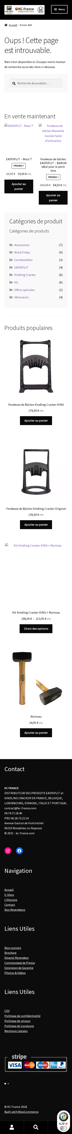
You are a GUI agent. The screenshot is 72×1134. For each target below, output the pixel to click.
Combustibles (23, 260)
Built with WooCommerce (21, 1112)
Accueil (13, 25)
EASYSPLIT (21, 267)
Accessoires (21, 245)
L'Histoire (10, 900)
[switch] (63, 1128)
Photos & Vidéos (15, 973)
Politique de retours (17, 1021)
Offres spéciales (24, 290)
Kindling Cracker (25, 275)
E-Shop (9, 895)
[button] (5, 1083)
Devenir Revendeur (16, 958)
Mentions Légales (16, 1031)
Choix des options (36, 628)
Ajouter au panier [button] (19, 186)
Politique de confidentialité (22, 1016)
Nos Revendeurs (14, 910)
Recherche (36, 1127)
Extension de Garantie (18, 968)
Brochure (10, 953)
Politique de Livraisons (19, 1026)
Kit (16, 282)
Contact (9, 905)
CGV (7, 1011)
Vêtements (21, 297)
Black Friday (22, 252)
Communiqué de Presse (19, 963)
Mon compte (12, 948)
